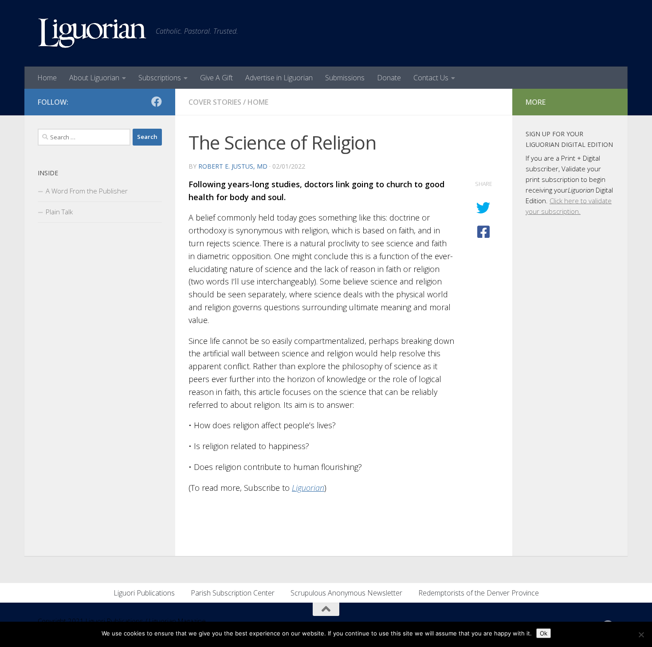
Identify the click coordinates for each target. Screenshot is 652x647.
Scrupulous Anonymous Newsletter (346, 593)
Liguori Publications (144, 593)
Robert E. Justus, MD (232, 166)
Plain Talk (59, 211)
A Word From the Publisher (87, 190)
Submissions (345, 78)
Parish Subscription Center (233, 593)
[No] (640, 634)
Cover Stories (215, 102)
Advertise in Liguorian (279, 78)
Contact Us (430, 78)
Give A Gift (216, 78)
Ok (543, 633)
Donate (389, 78)
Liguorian (308, 487)
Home (47, 78)
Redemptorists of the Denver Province (478, 593)
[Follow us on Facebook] (156, 101)
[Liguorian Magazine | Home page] (92, 33)
